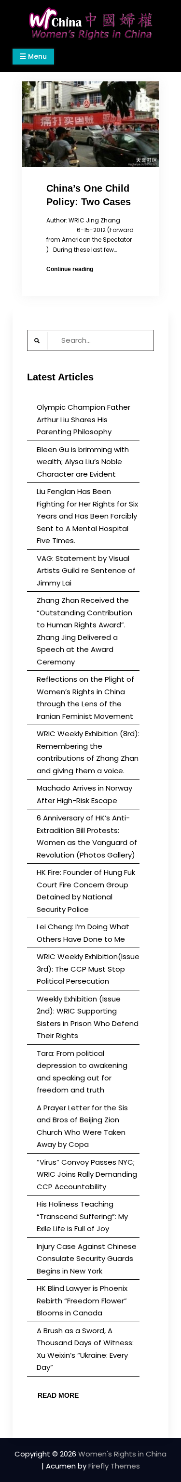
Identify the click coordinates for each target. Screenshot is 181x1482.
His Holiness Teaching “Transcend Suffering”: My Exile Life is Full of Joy (82, 1216)
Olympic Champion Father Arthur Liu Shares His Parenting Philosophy (83, 419)
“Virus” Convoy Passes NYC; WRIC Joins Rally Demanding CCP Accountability (87, 1174)
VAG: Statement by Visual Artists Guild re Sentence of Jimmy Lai (86, 570)
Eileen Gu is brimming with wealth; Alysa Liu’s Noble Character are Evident (83, 461)
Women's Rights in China (122, 1454)
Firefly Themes (114, 1466)
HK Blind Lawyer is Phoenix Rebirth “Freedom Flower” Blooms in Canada (82, 1300)
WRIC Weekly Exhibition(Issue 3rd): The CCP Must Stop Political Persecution (88, 968)
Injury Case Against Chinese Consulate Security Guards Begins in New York (87, 1258)
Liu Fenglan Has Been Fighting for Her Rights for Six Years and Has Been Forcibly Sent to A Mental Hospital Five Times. (87, 516)
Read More (58, 1395)
